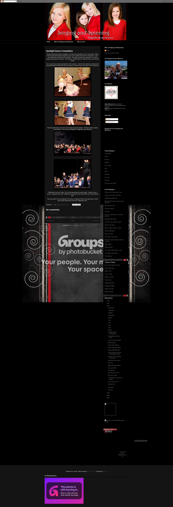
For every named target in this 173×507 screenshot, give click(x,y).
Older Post (95, 220)
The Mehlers (108, 256)
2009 (108, 393)
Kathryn (107, 162)
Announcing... (112, 370)
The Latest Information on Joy (113, 250)
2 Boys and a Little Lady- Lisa (113, 192)
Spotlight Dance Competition (112, 332)
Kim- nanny (108, 165)
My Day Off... (111, 384)
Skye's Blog (108, 244)
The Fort (110, 363)
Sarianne (107, 174)
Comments (110, 122)
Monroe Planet (109, 233)
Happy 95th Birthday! (114, 350)
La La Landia (108, 274)
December (111, 308)
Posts (108, 119)
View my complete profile (112, 53)
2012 (108, 300)
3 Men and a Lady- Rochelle (113, 195)
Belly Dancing (112, 342)
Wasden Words (109, 291)
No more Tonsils (112, 375)
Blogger (105, 471)
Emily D (107, 159)
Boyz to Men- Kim (110, 205)
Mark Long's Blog (110, 225)
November (111, 310)
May (109, 325)
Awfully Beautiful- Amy (111, 198)
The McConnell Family (111, 253)
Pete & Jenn (108, 280)
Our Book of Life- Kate (111, 236)
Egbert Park (108, 271)
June (109, 322)
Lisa (106, 168)
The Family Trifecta (113, 345)
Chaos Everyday (109, 268)
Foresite (107, 211)
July (109, 320)
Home (48, 41)
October (110, 313)
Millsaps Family (109, 277)
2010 (108, 305)
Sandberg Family (109, 283)
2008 (108, 395)
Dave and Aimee (109, 208)
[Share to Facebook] (78, 205)
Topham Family (109, 288)
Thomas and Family (110, 183)
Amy (108, 50)
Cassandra (108, 153)
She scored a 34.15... (114, 372)
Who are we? (81, 41)
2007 (108, 397)
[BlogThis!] (75, 205)
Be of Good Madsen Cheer (112, 265)
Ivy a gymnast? (112, 368)
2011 (108, 303)
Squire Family (109, 247)
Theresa (107, 177)
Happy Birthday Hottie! (114, 365)
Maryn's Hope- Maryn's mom (113, 228)
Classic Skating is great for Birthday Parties (114, 353)
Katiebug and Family (110, 219)
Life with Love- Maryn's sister (113, 222)
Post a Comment (52, 213)
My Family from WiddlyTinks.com (122, 454)
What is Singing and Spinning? (63, 41)
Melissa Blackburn (110, 231)
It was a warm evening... (115, 340)
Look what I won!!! (113, 381)
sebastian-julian (91, 471)
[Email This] (73, 205)
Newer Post (50, 220)
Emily (106, 156)
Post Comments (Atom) (76, 225)
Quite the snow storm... (114, 360)
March (110, 330)
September (111, 315)
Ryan (106, 171)
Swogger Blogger (110, 286)
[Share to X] (76, 205)
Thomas (107, 180)
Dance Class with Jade (114, 347)
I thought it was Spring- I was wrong (115, 357)
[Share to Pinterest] (80, 205)
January (110, 389)
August (110, 317)
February (111, 387)
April (109, 327)
